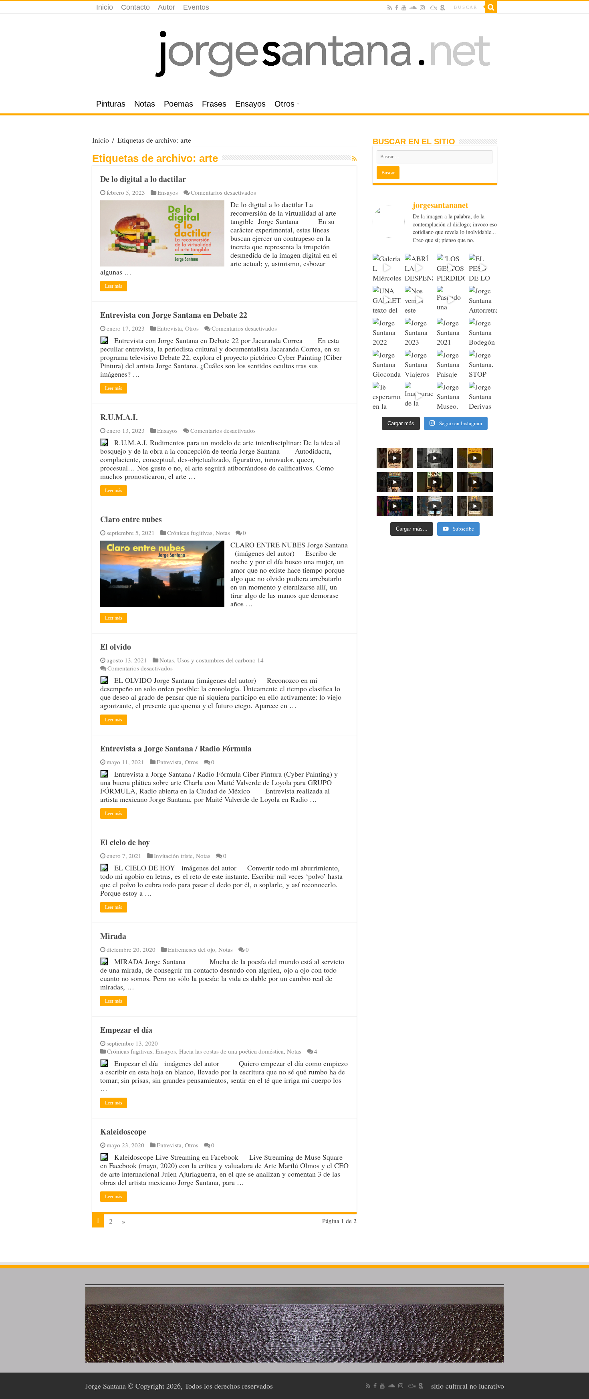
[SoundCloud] (413, 7)
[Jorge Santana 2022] (387, 332)
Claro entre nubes (131, 519)
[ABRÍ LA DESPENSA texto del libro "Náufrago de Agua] (419, 268)
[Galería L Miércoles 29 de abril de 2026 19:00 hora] (387, 268)
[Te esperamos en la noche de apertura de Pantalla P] (387, 396)
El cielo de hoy (125, 842)
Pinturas (110, 103)
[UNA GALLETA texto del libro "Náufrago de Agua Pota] (387, 300)
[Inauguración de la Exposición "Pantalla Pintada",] (419, 396)
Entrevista (169, 328)
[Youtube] (404, 7)
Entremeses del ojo (191, 949)
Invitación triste (173, 856)
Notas (144, 103)
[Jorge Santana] (294, 54)
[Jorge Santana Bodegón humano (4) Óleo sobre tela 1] (483, 332)
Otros (284, 103)
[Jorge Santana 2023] (419, 332)
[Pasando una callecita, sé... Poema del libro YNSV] (451, 300)
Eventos (196, 7)
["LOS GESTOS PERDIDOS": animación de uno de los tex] (451, 268)
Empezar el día (126, 1030)
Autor (166, 7)
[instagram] (422, 7)
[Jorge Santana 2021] (451, 332)
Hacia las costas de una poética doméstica (231, 1051)
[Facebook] (396, 7)
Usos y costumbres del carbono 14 (220, 660)
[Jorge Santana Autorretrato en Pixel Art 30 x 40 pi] (483, 300)
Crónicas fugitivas (189, 533)
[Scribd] (443, 7)
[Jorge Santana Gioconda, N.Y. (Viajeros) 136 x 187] (387, 364)
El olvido (115, 646)
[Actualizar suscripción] (354, 158)
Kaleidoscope (123, 1131)
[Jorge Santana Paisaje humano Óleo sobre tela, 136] (451, 364)
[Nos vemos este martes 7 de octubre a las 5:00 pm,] (419, 300)
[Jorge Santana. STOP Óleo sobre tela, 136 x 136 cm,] (483, 364)
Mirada (113, 936)
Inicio (104, 7)
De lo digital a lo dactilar (143, 179)
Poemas (178, 103)
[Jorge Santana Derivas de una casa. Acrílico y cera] (483, 396)
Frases (214, 103)
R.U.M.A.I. (119, 417)
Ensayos (250, 103)
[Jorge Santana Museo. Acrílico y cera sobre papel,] (451, 396)
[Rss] (390, 7)
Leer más (113, 286)
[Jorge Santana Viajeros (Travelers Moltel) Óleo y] (419, 364)
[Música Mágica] (433, 7)
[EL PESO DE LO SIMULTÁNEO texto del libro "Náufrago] (483, 268)
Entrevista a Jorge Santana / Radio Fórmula (176, 748)
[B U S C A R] (491, 7)
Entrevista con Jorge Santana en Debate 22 (173, 315)
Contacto (135, 7)
